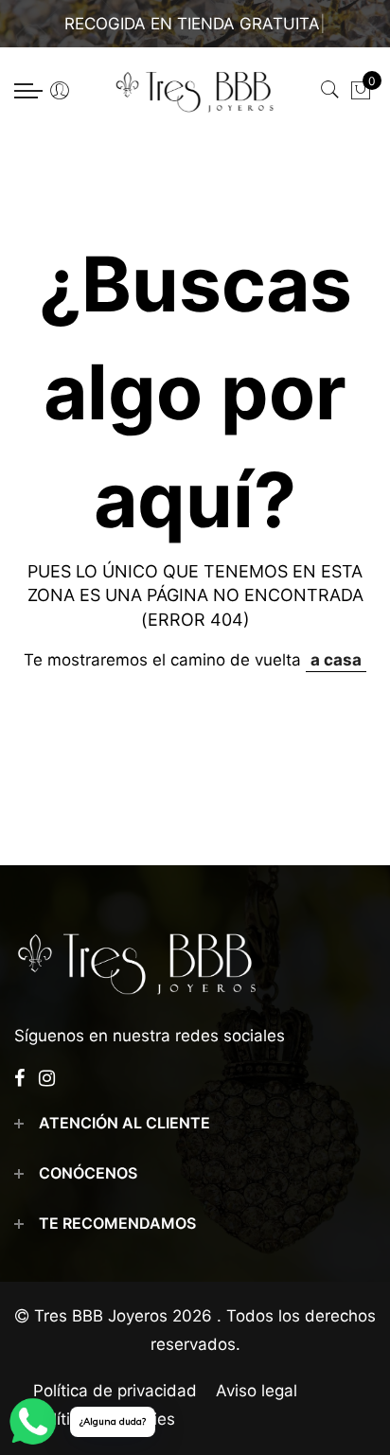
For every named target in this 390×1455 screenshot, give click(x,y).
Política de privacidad (115, 1390)
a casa (336, 659)
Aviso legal (256, 1390)
